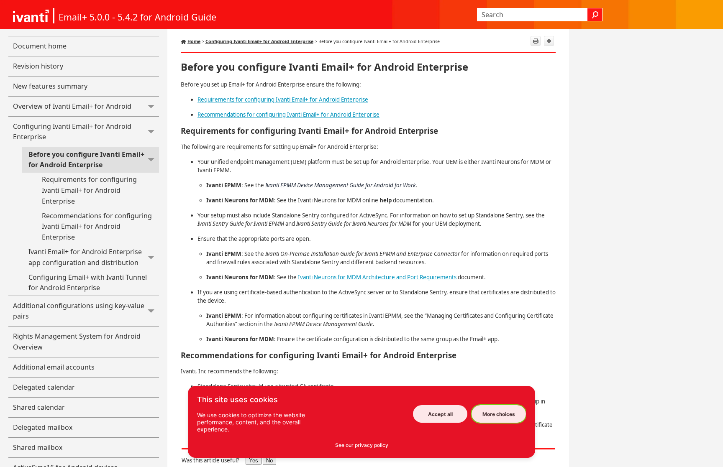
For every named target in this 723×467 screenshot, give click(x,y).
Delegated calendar (44, 387)
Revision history (38, 66)
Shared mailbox (37, 447)
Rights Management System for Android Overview (77, 342)
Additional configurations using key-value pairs (78, 311)
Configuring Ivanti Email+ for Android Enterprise (72, 132)
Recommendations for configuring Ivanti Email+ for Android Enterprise (97, 226)
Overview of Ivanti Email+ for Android (72, 106)
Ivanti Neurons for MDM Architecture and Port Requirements (377, 277)
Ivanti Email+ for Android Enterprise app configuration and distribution (85, 257)
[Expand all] (549, 41)
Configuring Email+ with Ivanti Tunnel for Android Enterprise (87, 283)
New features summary (50, 86)
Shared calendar (39, 407)
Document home (40, 46)
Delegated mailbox (42, 427)
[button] (594, 14)
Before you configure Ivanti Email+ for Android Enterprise (86, 160)
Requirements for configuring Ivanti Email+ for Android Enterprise (89, 190)
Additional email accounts (54, 367)
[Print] (536, 41)
